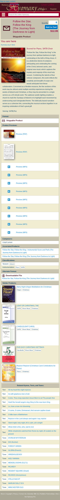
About (3, 494)
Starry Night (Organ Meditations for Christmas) (34, 287)
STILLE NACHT (14, 479)
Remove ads (6, 5)
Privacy (15, 494)
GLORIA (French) (14, 450)
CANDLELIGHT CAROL (26, 326)
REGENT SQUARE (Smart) (18, 471)
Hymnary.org (5, 45)
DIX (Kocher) (13, 442)
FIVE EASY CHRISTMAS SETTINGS (30, 347)
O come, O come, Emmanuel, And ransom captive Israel (29, 410)
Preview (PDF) (21, 134)
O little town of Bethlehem (17, 415)
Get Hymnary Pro (30, 496)
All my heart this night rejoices (19, 390)
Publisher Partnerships (47, 494)
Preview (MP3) (21, 167)
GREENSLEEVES (15, 454)
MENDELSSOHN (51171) (18, 463)
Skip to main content (7, 1)
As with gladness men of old (18, 394)
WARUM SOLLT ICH (16, 483)
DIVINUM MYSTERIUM (17, 438)
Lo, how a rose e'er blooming (19, 406)
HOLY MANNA (13, 459)
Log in (44, 9)
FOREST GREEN (14, 446)
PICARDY (12, 467)
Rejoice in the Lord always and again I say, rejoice (27, 419)
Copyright (9, 494)
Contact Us (22, 494)
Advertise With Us (33, 494)
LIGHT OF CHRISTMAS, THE (28, 306)
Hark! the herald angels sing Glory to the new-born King (29, 402)
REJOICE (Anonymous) (17, 475)
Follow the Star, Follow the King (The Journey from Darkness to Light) (29, 256)
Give (57, 494)
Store (13, 45)
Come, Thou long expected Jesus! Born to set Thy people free (31, 398)
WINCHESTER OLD (15, 487)
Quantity (45, 23)
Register (53, 9)
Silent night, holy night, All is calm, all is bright (25, 423)
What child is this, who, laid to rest (21, 427)
